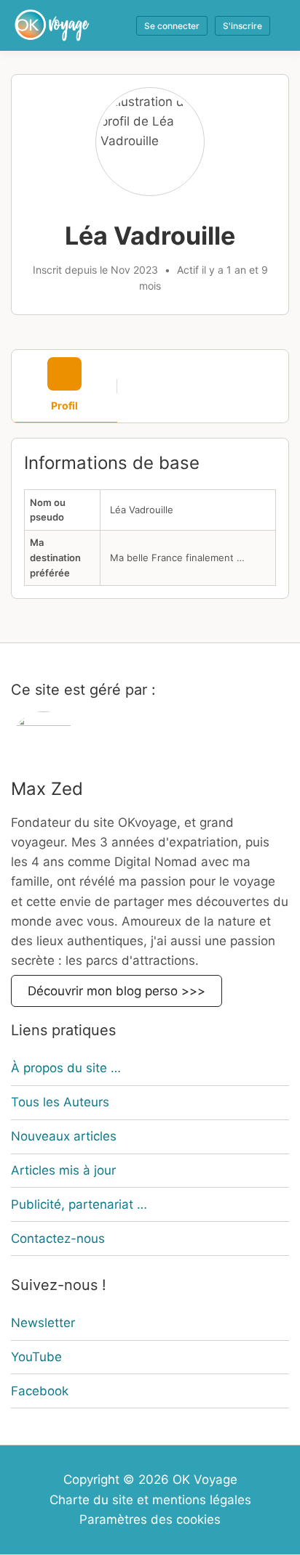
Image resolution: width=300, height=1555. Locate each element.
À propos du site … (66, 1068)
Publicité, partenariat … (79, 1204)
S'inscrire (242, 25)
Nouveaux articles (64, 1136)
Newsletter (43, 1322)
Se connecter (172, 25)
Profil (64, 405)
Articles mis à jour (63, 1170)
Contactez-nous (58, 1238)
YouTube (36, 1357)
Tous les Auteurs (60, 1102)
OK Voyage (205, 1479)
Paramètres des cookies (150, 1519)
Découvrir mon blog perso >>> (116, 991)
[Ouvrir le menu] (279, 25)
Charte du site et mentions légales (150, 1500)
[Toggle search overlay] (117, 25)
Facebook (39, 1391)
